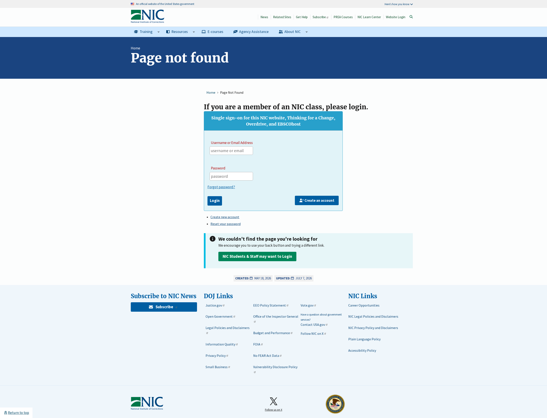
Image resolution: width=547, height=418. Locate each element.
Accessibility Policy (362, 350)
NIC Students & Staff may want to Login (257, 256)
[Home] (147, 20)
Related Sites (282, 17)
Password (218, 168)
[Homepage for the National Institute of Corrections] (147, 403)
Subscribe (319, 17)
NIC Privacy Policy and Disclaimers (373, 328)
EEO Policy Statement (269, 305)
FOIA (256, 344)
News (264, 17)
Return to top (18, 412)
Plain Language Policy (364, 339)
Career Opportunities (363, 305)
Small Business (217, 367)
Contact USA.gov (313, 324)
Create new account (224, 217)
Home (135, 48)
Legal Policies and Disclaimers (228, 328)
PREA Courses (343, 17)
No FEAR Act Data (266, 355)
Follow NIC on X (312, 333)
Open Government (219, 316)
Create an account (319, 200)
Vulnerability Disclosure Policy (275, 367)
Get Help (302, 17)
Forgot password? (221, 187)
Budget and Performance (271, 333)
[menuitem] (147, 32)
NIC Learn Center (369, 17)
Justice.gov (214, 305)
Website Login (395, 17)
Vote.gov (307, 305)
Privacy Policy (216, 355)
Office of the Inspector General (275, 316)
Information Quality (220, 344)
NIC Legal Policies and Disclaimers (373, 316)
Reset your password (225, 224)
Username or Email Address (232, 142)
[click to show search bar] (411, 17)
